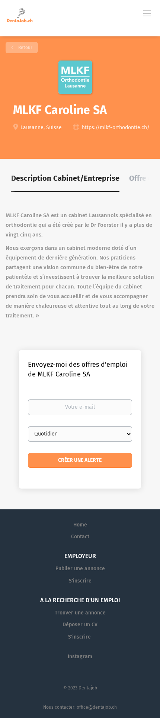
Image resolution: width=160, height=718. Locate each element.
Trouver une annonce (80, 613)
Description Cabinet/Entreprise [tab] (65, 178)
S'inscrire (80, 581)
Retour (24, 47)
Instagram (80, 656)
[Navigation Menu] (147, 13)
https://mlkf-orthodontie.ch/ (116, 127)
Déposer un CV (80, 624)
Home (80, 525)
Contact (80, 536)
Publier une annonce (80, 568)
